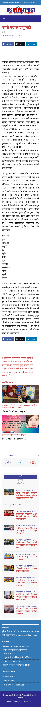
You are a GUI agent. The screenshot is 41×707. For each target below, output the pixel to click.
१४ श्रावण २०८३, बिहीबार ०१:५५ (26, 540)
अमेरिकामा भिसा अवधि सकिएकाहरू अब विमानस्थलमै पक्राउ (26, 545)
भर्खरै (20, 476)
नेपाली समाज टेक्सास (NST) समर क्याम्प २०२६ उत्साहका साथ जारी (26, 583)
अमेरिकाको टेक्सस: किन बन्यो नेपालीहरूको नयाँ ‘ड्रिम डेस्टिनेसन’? (26, 531)
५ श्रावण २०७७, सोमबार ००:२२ (11, 36)
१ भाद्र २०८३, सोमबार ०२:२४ (12, 505)
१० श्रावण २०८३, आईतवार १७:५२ (26, 566)
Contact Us (27, 702)
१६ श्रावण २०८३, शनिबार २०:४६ (25, 526)
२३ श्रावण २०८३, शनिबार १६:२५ (25, 511)
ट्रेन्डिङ (20, 480)
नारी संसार (7, 32)
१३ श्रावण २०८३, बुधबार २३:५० (25, 554)
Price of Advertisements (14, 685)
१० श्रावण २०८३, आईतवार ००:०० (26, 578)
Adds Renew (8, 680)
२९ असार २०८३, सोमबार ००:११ (25, 592)
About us (17, 702)
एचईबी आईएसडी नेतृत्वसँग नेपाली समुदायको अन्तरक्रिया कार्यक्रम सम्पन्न (26, 597)
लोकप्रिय (20, 483)
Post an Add (8, 676)
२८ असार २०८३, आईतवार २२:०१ (26, 606)
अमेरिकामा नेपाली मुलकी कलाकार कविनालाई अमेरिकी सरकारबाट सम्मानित (20, 406)
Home (9, 702)
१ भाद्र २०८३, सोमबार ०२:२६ (24, 490)
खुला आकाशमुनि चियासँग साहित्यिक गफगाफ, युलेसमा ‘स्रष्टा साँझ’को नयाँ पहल (26, 496)
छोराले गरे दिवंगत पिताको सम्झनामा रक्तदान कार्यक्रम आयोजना (26, 611)
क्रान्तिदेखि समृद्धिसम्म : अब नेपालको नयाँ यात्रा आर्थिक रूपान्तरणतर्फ (26, 517)
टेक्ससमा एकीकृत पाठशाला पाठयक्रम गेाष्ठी (26, 558)
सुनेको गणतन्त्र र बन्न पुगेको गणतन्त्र (14, 435)
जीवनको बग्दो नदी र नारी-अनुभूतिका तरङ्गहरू (26, 570)
